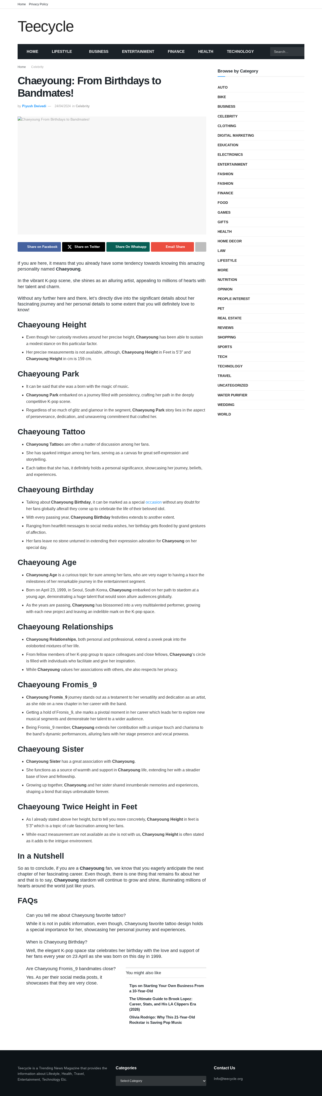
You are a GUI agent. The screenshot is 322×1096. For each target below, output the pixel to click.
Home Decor (230, 241)
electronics (230, 155)
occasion (154, 502)
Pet (221, 309)
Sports (225, 347)
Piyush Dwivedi (34, 106)
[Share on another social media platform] (200, 247)
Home (22, 4)
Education (228, 145)
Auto (223, 87)
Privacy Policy (38, 4)
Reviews (225, 328)
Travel (224, 376)
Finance (176, 51)
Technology (240, 51)
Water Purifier (232, 395)
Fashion (225, 174)
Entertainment (138, 51)
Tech (222, 357)
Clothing (227, 126)
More (223, 270)
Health (205, 51)
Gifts (223, 222)
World (224, 414)
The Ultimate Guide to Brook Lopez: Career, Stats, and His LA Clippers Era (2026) (162, 1004)
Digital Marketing (236, 135)
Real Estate (230, 318)
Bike (222, 97)
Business (98, 51)
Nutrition (227, 280)
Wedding (226, 405)
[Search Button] (310, 51)
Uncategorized (233, 385)
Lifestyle (62, 51)
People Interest (234, 299)
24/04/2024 (63, 106)
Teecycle (45, 26)
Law (221, 251)
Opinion (225, 289)
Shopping (227, 337)
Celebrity (37, 67)
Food (223, 203)
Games (224, 212)
